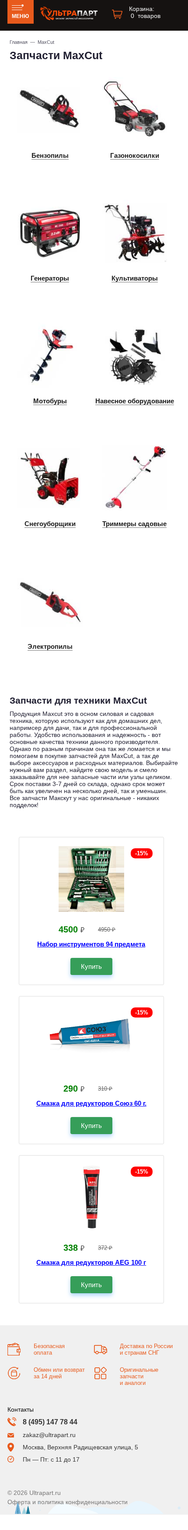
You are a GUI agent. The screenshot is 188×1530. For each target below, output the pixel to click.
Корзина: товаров (144, 12)
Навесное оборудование (134, 401)
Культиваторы (134, 278)
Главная (19, 42)
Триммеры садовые (134, 523)
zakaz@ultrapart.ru (49, 1434)
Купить (91, 966)
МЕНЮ (20, 16)
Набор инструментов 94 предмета (91, 944)
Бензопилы (50, 155)
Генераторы (50, 278)
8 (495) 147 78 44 (50, 1422)
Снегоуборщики (50, 523)
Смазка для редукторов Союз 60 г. (91, 1103)
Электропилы (50, 646)
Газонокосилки (134, 155)
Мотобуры (50, 401)
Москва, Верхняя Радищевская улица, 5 (80, 1447)
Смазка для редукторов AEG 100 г (91, 1262)
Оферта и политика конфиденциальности (67, 1501)
